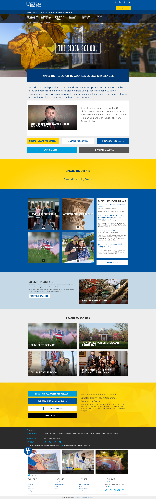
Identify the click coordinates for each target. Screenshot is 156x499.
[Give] (124, 2)
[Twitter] (123, 491)
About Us (30, 481)
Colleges (42, 22)
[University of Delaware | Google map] (108, 486)
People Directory (84, 484)
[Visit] (115, 2)
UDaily (29, 486)
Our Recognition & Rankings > (52, 401)
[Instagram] (106, 491)
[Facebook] (110, 491)
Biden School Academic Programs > (52, 394)
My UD (81, 486)
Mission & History (86, 17)
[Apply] (120, 2)
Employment (31, 491)
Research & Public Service (59, 18)
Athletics (30, 484)
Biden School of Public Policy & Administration (49, 12)
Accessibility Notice (84, 481)
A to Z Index (82, 491)
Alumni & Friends (72, 17)
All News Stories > (112, 263)
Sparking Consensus (105, 231)
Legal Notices (84, 497)
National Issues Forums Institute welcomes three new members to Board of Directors (111, 217)
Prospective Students (32, 17)
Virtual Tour (31, 488)
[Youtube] (118, 491)
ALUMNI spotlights (39, 296)
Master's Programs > (78, 141)
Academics (35, 22)
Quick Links (121, 8)
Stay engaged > (51, 150)
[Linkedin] (114, 491)
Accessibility (90, 497)
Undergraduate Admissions (61, 481)
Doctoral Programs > (113, 141)
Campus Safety (83, 488)
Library (56, 488)
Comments (78, 497)
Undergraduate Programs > (42, 141)
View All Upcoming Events (78, 179)
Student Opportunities (47, 17)
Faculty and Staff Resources (52, 438)
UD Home (29, 22)
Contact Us (108, 481)
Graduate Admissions (59, 484)
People (99, 16)
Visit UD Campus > (105, 150)
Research (56, 491)
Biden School (48, 22)
